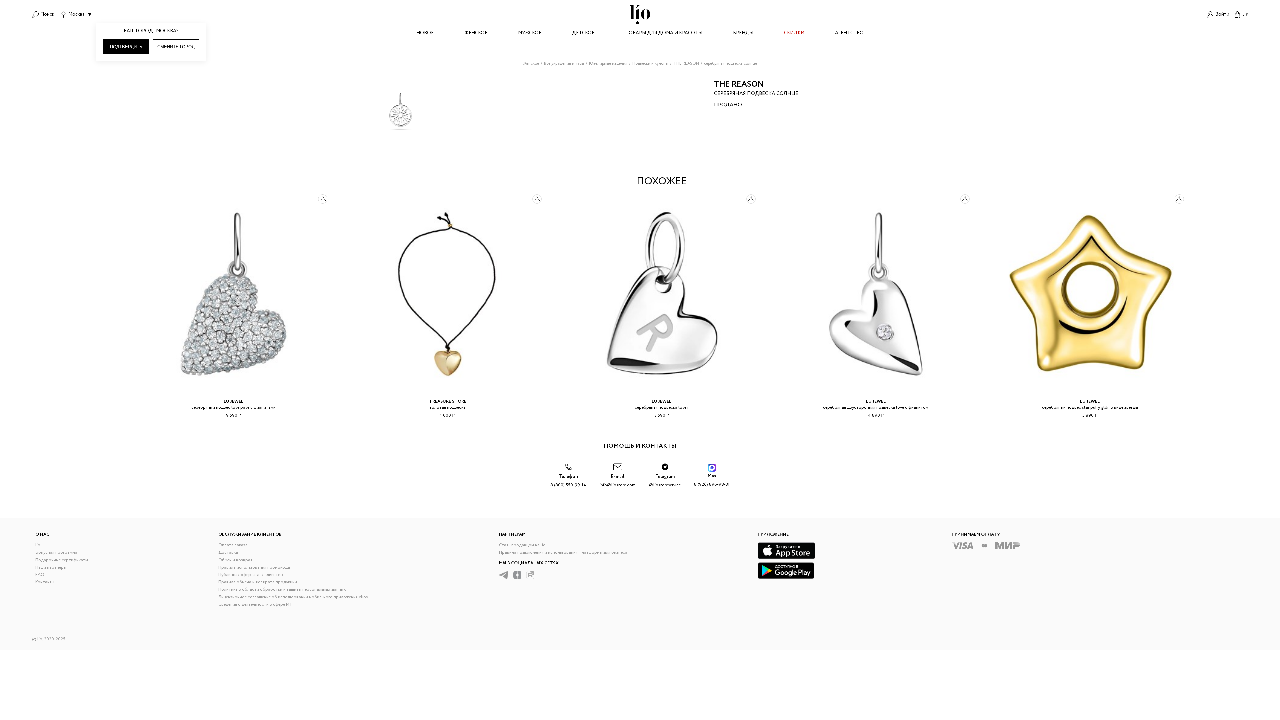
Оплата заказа (233, 545)
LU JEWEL (233, 401)
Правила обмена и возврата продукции (257, 582)
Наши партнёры (50, 567)
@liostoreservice (665, 480)
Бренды (743, 33)
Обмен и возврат (235, 560)
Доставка (228, 552)
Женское (475, 33)
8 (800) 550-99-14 (568, 480)
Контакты (44, 582)
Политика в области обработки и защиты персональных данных (282, 589)
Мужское (529, 33)
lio (37, 545)
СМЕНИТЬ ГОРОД (176, 46)
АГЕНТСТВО (849, 33)
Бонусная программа (56, 552)
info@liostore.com (618, 480)
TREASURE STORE (447, 401)
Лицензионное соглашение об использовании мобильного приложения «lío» (293, 597)
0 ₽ (1245, 14)
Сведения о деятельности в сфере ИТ (255, 604)
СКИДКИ (794, 33)
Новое (425, 33)
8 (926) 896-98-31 (712, 480)
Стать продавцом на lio (522, 545)
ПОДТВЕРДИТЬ (126, 46)
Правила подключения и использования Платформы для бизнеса (563, 552)
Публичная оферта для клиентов (250, 575)
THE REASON (739, 84)
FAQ (39, 575)
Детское (583, 33)
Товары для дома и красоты (663, 33)
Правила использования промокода (254, 567)
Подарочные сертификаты (61, 560)
